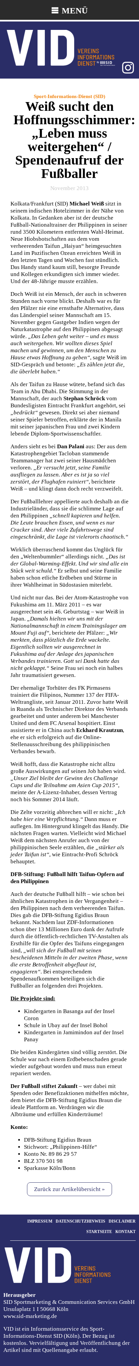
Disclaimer (122, 1221)
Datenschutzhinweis (80, 1221)
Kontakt (125, 1231)
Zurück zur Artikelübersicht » (69, 1189)
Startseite (99, 1231)
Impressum (39, 1221)
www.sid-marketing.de (30, 1316)
